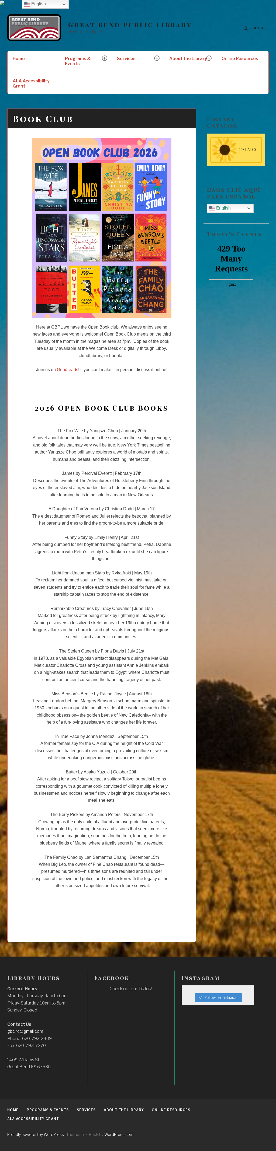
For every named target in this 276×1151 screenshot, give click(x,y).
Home (19, 58)
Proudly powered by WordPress (35, 1134)
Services (126, 58)
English (223, 208)
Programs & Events (78, 61)
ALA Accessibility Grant (31, 83)
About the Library (188, 58)
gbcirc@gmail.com (25, 1031)
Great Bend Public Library (130, 24)
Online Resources (240, 58)
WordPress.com (118, 1134)
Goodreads (67, 369)
